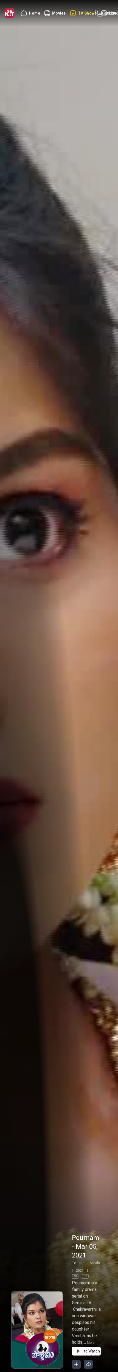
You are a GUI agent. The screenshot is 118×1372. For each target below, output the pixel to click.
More (90, 1343)
